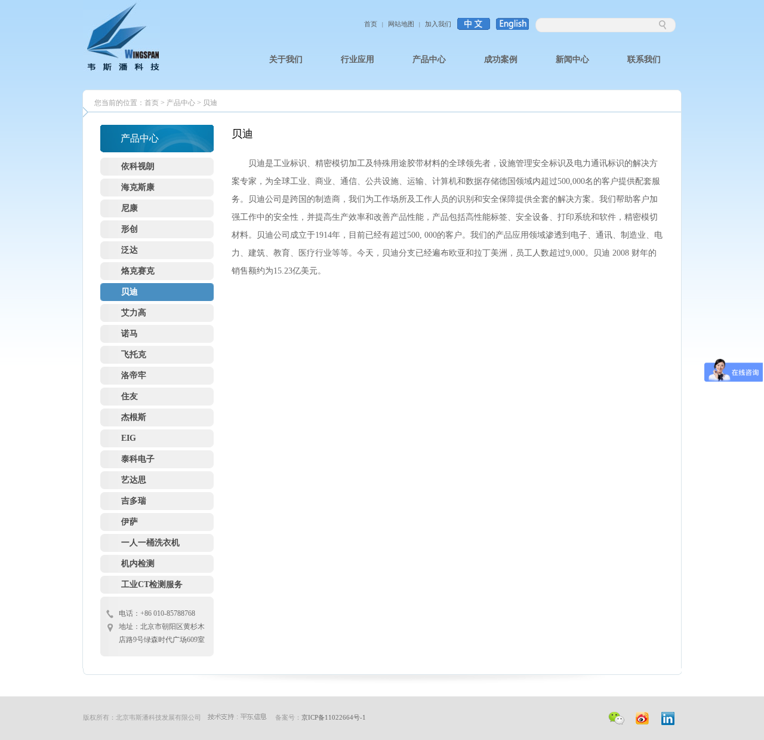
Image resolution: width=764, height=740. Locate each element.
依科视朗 (138, 166)
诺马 (129, 333)
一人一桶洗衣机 (150, 542)
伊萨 (129, 521)
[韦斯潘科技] (121, 69)
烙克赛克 (138, 270)
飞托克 (133, 354)
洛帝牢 (133, 375)
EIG (128, 438)
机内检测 (138, 563)
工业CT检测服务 (152, 584)
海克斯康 (138, 187)
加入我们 (438, 23)
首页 (370, 23)
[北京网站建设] (237, 717)
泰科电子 (138, 459)
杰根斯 (133, 417)
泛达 (129, 249)
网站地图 (401, 23)
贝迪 (210, 103)
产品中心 (181, 103)
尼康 (129, 208)
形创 (129, 229)
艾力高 (133, 312)
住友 (129, 396)
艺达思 (133, 479)
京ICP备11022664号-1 (333, 717)
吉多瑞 (133, 500)
